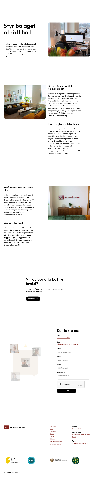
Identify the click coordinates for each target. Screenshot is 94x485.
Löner (51, 429)
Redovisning (53, 426)
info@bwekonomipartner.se (67, 344)
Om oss (52, 434)
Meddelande (61, 372)
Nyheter (52, 439)
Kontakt (52, 436)
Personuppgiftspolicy (56, 441)
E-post (59, 356)
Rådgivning (53, 431)
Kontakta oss (33, 299)
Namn (59, 348)
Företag (59, 364)
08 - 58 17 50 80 (63, 338)
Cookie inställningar (55, 444)
